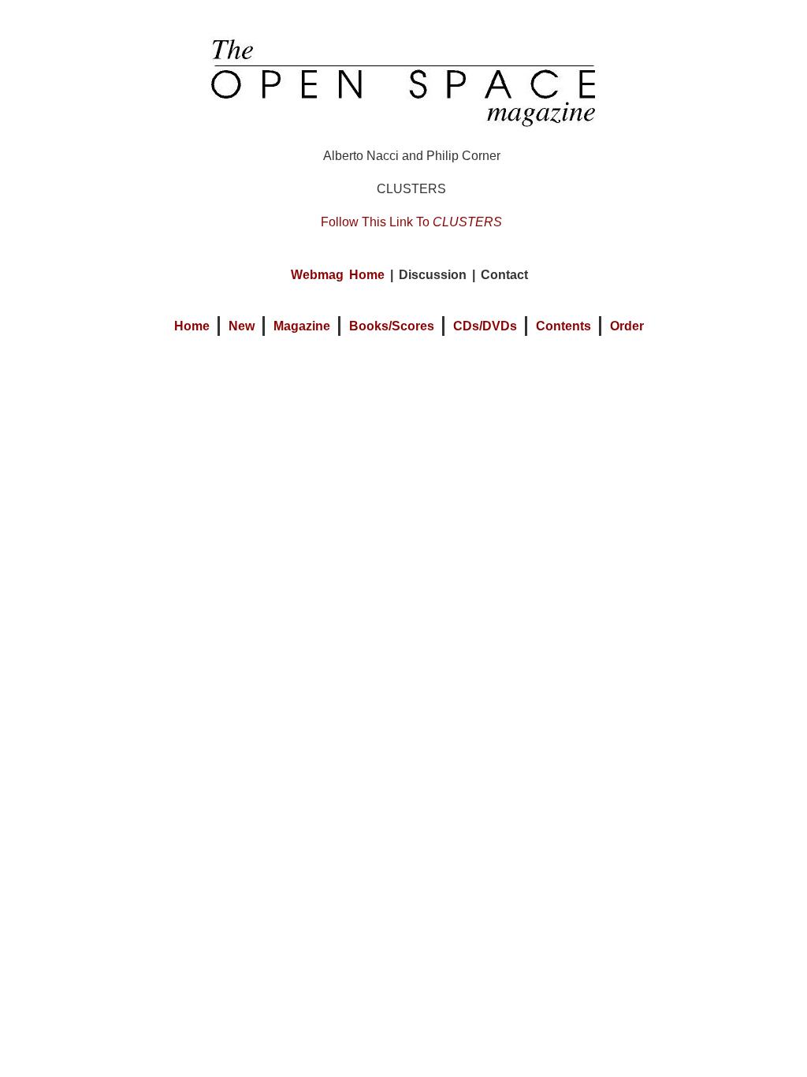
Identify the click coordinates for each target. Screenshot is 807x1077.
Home (192, 326)
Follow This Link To (411, 222)
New (242, 326)
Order (627, 326)
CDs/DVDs (485, 326)
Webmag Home (338, 274)
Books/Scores (391, 326)
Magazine (301, 326)
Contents (563, 326)
